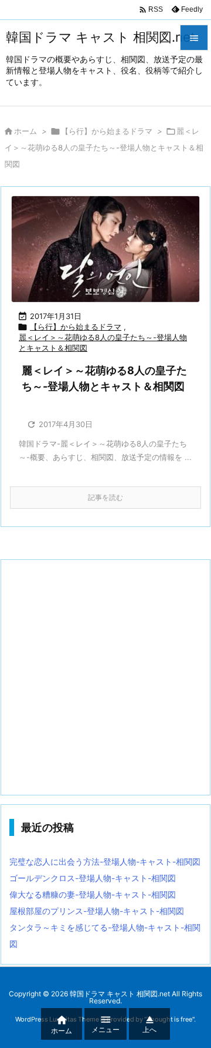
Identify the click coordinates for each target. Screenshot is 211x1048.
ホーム (25, 131)
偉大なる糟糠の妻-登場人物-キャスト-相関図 (92, 894)
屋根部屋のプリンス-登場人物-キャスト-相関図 (96, 911)
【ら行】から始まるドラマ (106, 131)
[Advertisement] (105, 677)
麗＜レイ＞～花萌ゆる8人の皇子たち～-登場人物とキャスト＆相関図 (103, 342)
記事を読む (105, 497)
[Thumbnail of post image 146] (105, 249)
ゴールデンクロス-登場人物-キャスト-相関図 (92, 878)
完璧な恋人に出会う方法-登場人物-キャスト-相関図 (104, 861)
